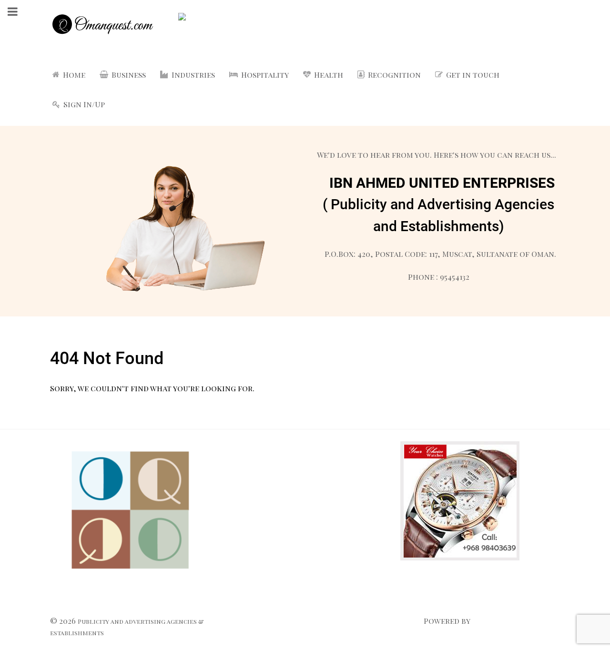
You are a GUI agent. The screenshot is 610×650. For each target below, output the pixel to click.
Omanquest (496, 621)
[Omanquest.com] (102, 26)
